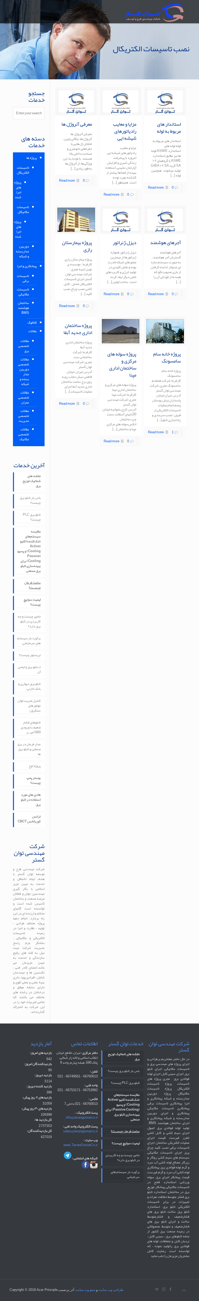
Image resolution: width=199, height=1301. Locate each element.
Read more (156, 187)
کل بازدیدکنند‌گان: (39, 1130)
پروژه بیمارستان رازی (77, 246)
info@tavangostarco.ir (82, 1117)
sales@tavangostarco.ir (80, 1131)
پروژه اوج (35, 766)
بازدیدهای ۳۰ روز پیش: (37, 1108)
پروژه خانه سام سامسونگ (167, 357)
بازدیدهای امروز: (41, 1052)
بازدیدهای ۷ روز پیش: (37, 1097)
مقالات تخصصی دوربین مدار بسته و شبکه (23, 371)
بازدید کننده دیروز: (39, 1086)
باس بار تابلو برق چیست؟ (30, 500)
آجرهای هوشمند (165, 242)
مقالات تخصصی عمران (23, 397)
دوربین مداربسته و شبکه (23, 251)
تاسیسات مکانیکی (23, 292)
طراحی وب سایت (110, 1290)
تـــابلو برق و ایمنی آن (29, 670)
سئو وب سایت (85, 1290)
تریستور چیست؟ (30, 655)
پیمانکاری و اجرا (27, 266)
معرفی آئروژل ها (76, 124)
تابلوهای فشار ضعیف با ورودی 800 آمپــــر (31, 728)
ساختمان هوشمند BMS (23, 308)
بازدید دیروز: (43, 1075)
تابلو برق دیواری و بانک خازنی (29, 686)
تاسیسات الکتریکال (23, 170)
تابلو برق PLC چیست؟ (32, 517)
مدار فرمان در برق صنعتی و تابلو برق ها (29, 749)
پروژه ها (31, 157)
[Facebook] (170, 1289)
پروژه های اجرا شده (20, 190)
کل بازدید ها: (43, 1119)
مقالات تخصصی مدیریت (23, 416)
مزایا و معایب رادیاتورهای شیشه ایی (124, 131)
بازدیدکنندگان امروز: (38, 1064)
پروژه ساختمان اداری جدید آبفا (77, 329)
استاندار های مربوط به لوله (169, 127)
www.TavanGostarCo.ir (80, 1145)
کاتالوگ (32, 322)
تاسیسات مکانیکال (23, 209)
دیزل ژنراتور (124, 242)
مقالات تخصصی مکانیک (23, 434)
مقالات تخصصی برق (23, 346)
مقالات (32, 331)
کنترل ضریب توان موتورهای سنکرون (29, 706)
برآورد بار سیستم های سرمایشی (29, 641)
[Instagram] (163, 1289)
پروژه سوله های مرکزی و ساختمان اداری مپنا (121, 364)
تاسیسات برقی (23, 278)
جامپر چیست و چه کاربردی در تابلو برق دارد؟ (29, 622)
